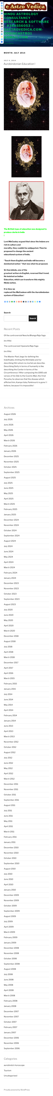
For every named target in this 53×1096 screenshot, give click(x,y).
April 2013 (8, 731)
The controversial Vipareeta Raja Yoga (21, 346)
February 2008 (10, 1001)
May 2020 (8, 620)
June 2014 (8, 699)
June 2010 (8, 879)
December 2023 (11, 583)
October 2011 (10, 795)
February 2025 (10, 509)
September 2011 (11, 800)
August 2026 (10, 414)
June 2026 (8, 425)
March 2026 (9, 440)
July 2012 (8, 758)
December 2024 (11, 520)
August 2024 (10, 541)
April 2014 (8, 710)
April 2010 (8, 884)
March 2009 (9, 932)
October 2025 (10, 467)
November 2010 (11, 853)
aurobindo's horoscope (14, 1065)
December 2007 (11, 1011)
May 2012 (8, 768)
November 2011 (11, 789)
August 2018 (10, 641)
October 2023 (10, 594)
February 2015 (10, 683)
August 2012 (9, 752)
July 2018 (8, 647)
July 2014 (8, 694)
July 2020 (8, 610)
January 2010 (10, 890)
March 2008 (9, 995)
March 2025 (9, 504)
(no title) (7, 341)
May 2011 (8, 821)
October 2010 (10, 858)
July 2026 (8, 419)
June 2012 (8, 763)
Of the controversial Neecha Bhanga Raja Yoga (25, 335)
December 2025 (11, 456)
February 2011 (10, 837)
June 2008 (9, 980)
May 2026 (8, 430)
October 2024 (10, 530)
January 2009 (10, 943)
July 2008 (8, 974)
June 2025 (8, 488)
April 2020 (9, 625)
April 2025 (9, 499)
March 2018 (9, 657)
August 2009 (10, 916)
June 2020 (8, 615)
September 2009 (12, 911)
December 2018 (11, 636)
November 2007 (11, 1016)
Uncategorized (10, 1076)
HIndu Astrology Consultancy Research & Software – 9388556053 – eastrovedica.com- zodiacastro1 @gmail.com (26, 25)
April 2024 (9, 562)
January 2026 (10, 451)
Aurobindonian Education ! (19, 63)
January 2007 (10, 1032)
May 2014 (8, 705)
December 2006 (11, 1038)
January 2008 (10, 1006)
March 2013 (9, 736)
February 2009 (10, 937)
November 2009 (11, 900)
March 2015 (9, 678)
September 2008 (12, 964)
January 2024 (10, 578)
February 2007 (10, 1027)
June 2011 (8, 816)
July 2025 (8, 483)
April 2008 (9, 990)
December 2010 (11, 847)
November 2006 (11, 1043)
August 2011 (9, 805)
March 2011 (9, 831)
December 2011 (11, 784)
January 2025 (10, 514)
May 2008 (8, 985)
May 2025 (8, 493)
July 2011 (8, 810)
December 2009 (11, 895)
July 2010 (8, 874)
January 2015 (10, 689)
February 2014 (10, 715)
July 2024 (8, 546)
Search (7, 313)
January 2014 (10, 721)
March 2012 (9, 779)
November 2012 (11, 742)
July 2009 (8, 921)
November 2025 (11, 462)
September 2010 (11, 863)
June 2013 (8, 726)
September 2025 (12, 472)
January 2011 (9, 842)
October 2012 (10, 747)
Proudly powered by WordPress (17, 1090)
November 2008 (11, 953)
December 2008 (11, 948)
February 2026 (10, 446)
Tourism (7, 1070)
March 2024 (9, 567)
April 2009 (9, 927)
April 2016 (8, 673)
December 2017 (11, 662)
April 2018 (8, 652)
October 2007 (10, 1022)
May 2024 (8, 557)
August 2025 (10, 477)
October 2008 (10, 958)
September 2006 (12, 1048)
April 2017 (8, 668)
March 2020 (9, 631)
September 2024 (12, 535)
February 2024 (10, 573)
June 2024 (8, 551)
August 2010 (10, 869)
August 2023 (10, 604)
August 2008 (10, 969)
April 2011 (8, 826)
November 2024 (11, 525)
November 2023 (11, 588)
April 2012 (8, 773)
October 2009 (10, 906)
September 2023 (12, 599)
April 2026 (9, 435)
